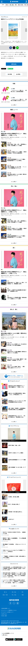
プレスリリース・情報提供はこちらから (9, 610)
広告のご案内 (4, 615)
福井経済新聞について (6, 608)
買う (16, 4)
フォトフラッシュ (4, 16)
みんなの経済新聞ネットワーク (14, 629)
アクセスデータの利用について (7, 612)
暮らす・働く (20, 4)
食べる (7, 4)
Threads (17, 603)
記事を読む (14, 64)
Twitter (14, 603)
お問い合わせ (4, 613)
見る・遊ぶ (12, 4)
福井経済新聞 (14, 2)
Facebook (10, 603)
